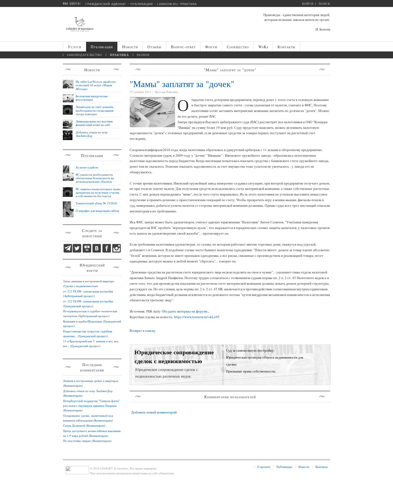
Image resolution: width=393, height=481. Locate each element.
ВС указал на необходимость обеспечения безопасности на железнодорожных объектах (95, 178)
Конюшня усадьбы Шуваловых (82, 321)
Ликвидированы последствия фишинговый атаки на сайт (94, 123)
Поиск (324, 4)
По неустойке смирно (77, 441)
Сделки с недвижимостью (80, 286)
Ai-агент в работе (87, 167)
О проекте (263, 467)
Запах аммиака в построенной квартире (88, 281)
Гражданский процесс (78, 306)
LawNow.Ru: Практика (177, 4)
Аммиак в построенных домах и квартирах (90, 381)
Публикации (141, 4)
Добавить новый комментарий (154, 412)
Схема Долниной (74, 425)
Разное (143, 55)
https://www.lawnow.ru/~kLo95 (196, 316)
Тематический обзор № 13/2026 (96, 203)
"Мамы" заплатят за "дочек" (182, 83)
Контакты (321, 467)
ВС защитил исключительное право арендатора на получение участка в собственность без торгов (98, 192)
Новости (303, 467)
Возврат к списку (143, 330)
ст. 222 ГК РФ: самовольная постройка (88, 291)
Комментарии (73, 386)
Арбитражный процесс (79, 296)
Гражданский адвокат (106, 4)
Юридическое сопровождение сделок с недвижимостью (174, 356)
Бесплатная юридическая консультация (91, 98)
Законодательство (84, 55)
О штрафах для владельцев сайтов (97, 211)
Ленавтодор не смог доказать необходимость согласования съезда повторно (94, 110)
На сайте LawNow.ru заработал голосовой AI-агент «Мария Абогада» (95, 85)
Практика (119, 55)
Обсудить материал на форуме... (186, 311)
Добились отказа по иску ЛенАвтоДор (92, 134)
